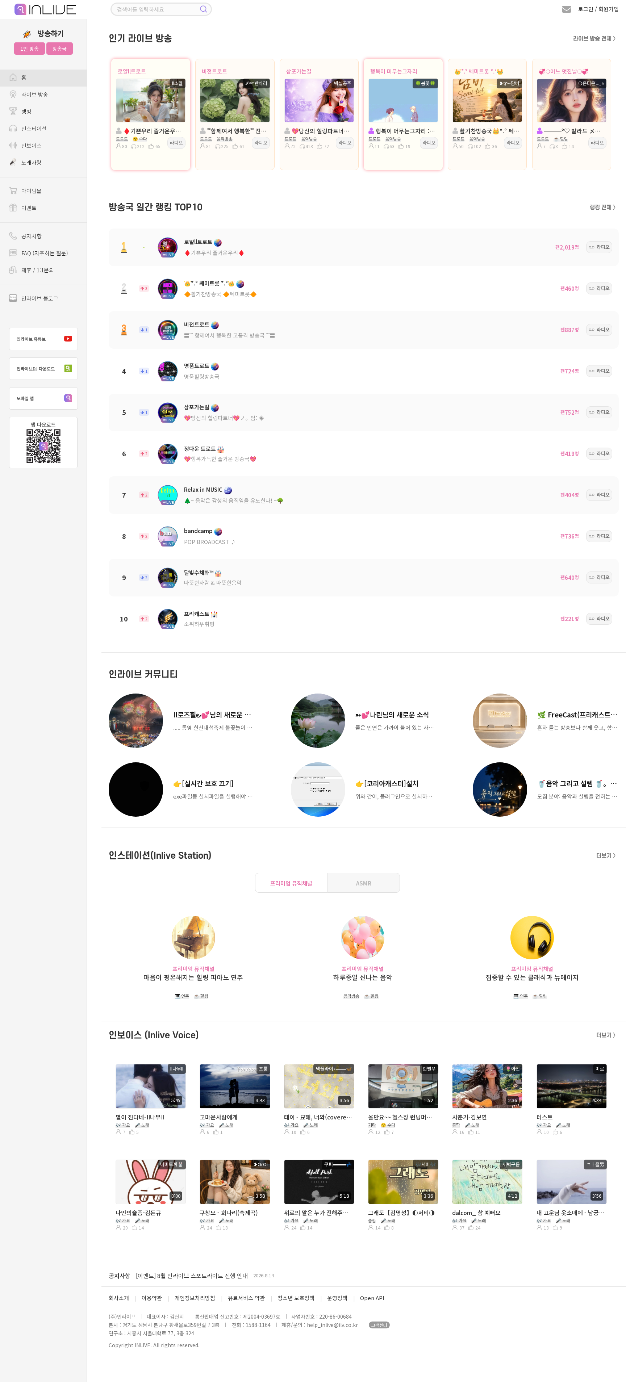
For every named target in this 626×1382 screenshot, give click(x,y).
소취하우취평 (199, 624)
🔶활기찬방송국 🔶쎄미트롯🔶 (220, 294)
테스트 (545, 1117)
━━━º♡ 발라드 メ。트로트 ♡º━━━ (574, 130)
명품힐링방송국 (202, 376)
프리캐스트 (196, 613)
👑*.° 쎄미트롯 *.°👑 (479, 71)
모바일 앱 (25, 398)
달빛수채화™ (198, 572)
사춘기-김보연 (469, 1117)
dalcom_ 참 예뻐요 (476, 1212)
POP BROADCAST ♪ (210, 541)
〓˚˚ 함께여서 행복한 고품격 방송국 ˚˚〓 (229, 335)
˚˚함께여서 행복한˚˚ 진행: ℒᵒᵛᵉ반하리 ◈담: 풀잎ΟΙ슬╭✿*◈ (237, 130)
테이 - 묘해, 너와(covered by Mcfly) (318, 1117)
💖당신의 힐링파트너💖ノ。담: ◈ (224, 418)
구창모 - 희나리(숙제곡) (229, 1212)
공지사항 (119, 1275)
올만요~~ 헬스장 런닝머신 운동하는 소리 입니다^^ (402, 1117)
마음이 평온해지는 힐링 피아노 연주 (193, 977)
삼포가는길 (299, 71)
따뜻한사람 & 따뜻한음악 (213, 582)
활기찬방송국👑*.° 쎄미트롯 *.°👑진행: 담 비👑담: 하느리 (489, 130)
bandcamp (198, 531)
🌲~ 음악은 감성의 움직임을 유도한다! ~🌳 (234, 500)
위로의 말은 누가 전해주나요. (318, 1212)
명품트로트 (196, 365)
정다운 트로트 (200, 448)
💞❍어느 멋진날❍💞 (564, 71)
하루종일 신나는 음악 (362, 977)
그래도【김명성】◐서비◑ (401, 1212)
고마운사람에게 (219, 1117)
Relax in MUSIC (203, 489)
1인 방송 (29, 48)
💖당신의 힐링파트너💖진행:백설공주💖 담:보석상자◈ (321, 130)
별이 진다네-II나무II (140, 1117)
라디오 (176, 142)
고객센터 (379, 1325)
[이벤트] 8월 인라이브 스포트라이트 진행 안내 (192, 1275)
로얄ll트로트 (132, 71)
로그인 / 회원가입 (598, 9)
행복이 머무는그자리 (393, 71)
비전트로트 (214, 71)
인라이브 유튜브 (31, 339)
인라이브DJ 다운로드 (36, 368)
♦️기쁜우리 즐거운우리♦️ (214, 252)
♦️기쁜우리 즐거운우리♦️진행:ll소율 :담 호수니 (153, 130)
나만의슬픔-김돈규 (138, 1212)
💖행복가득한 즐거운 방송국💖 (220, 458)
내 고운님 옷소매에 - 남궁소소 (571, 1212)
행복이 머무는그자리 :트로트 (405, 130)
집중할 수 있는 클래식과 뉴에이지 (532, 977)
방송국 (60, 48)
